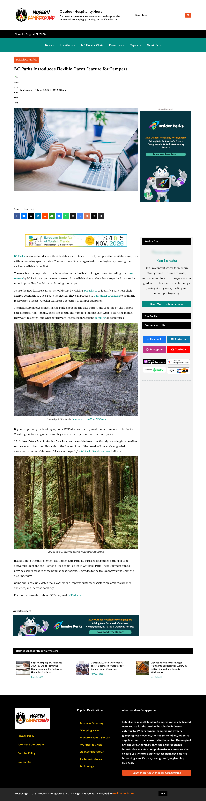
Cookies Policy (26, 753)
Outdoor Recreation (92, 751)
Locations (66, 45)
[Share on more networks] (101, 216)
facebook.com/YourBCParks (88, 419)
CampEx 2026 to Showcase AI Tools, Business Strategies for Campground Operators (107, 665)
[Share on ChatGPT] (73, 216)
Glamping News (89, 730)
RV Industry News (91, 759)
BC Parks (19, 256)
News (48, 45)
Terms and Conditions (31, 744)
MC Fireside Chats (92, 45)
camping (100, 318)
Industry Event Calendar (95, 737)
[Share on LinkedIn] (38, 216)
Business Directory (91, 723)
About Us (152, 45)
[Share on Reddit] (45, 216)
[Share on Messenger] (24, 216)
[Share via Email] (52, 216)
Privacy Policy (26, 735)
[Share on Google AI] (80, 216)
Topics (134, 45)
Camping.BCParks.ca (107, 296)
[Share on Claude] (87, 216)
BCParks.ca (90, 291)
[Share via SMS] (59, 216)
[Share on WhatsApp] (66, 216)
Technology (87, 766)
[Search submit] (188, 15)
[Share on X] (31, 216)
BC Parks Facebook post (95, 452)
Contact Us (24, 762)
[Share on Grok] (94, 216)
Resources (115, 45)
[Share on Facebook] (17, 216)
